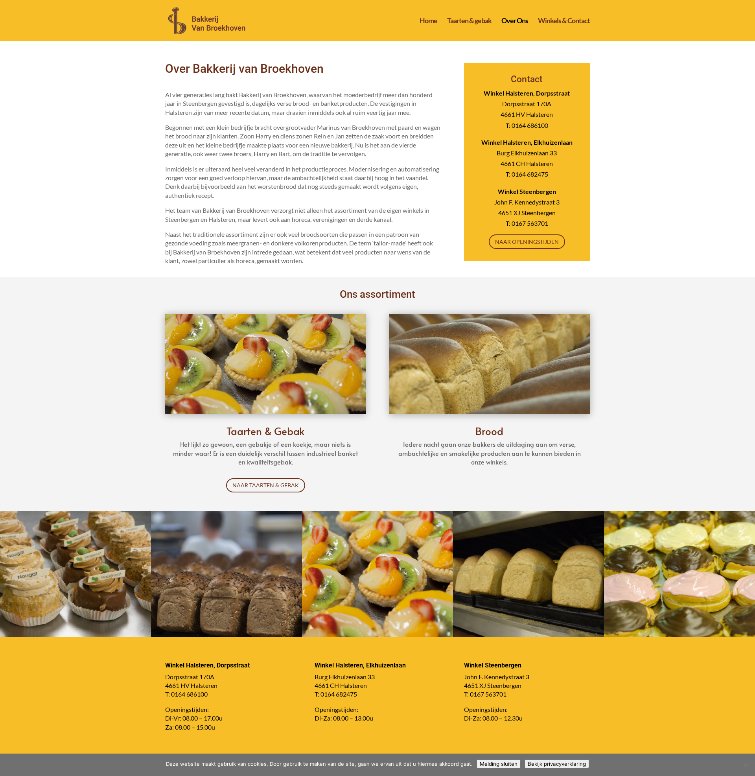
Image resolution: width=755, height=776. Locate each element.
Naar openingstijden (527, 241)
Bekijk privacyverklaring (557, 764)
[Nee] (745, 765)
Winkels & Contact (564, 21)
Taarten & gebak (469, 21)
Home (428, 21)
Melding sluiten (498, 764)
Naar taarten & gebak (265, 485)
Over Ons (514, 21)
